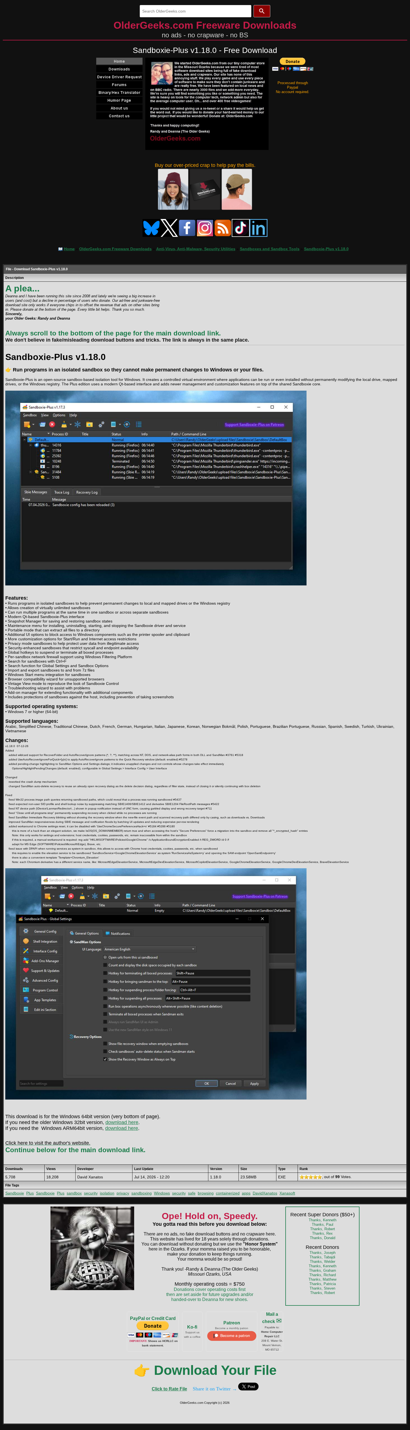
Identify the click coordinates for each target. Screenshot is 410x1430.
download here (121, 1122)
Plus (30, 1193)
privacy (123, 1193)
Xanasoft (287, 1193)
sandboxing (141, 1193)
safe (192, 1193)
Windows (162, 1193)
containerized (228, 1193)
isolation (107, 1193)
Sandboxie (14, 1193)
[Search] (262, 11)
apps (246, 1193)
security (91, 1193)
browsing (206, 1193)
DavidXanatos (265, 1193)
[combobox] (195, 11)
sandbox (74, 1193)
